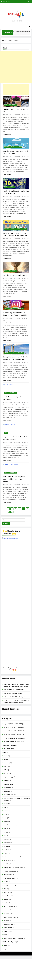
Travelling (6, 920)
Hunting (5, 832)
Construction (7, 773)
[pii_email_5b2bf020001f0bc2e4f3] (12, 734)
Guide (5, 104)
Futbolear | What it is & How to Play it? (14, 696)
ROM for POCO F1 (8, 885)
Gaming (5, 814)
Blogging (5, 759)
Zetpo (5, 949)
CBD (4, 770)
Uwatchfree (6, 931)
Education (14, 147)
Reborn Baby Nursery (9, 878)
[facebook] (12, 7)
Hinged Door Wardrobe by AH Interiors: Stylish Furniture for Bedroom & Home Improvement (15, 1)
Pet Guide (6, 864)
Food (4, 807)
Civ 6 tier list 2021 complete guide (15, 275)
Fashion (5, 803)
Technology (12, 104)
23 (27, 509)
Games (5, 810)
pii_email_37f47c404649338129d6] (13, 867)
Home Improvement (9, 825)
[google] (18, 7)
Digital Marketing (16, 229)
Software (5, 899)
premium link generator (9, 871)
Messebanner (7, 846)
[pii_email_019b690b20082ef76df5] (13, 724)
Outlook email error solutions (11, 857)
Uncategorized (7, 927)
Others (5, 853)
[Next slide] (30, 1)
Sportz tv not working (9, 906)
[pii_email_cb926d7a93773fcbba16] (13, 738)
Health (5, 821)
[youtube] (20, 7)
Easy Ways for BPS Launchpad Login (13, 689)
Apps (4, 752)
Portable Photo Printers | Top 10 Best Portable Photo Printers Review (14, 479)
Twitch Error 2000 (8, 924)
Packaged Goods (8, 860)
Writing (5, 945)
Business (6, 147)
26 (12, 512)
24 (4, 512)
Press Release (7, 874)
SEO (4, 888)
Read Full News (7, 134)
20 (15, 509)
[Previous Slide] (27, 1)
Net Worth (6, 849)
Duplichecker (7, 787)
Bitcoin (5, 755)
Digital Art (6, 780)
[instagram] (14, 7)
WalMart (5, 934)
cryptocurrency (7, 777)
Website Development (9, 942)
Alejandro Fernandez (9, 745)
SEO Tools (6, 892)
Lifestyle (11, 186)
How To (5, 828)
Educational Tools (8, 794)
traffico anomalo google (9, 917)
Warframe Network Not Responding (13, 938)
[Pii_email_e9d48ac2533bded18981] (13, 741)
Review (5, 881)
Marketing (6, 842)
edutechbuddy (8, 114)
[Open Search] (27, 26)
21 (19, 509)
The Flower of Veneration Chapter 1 (13, 693)
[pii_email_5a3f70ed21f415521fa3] (12, 731)
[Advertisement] (16, 67)
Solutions (6, 903)
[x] (16, 7)
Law (4, 835)
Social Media (7, 896)
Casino (5, 766)
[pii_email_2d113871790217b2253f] (13, 727)
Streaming (6, 910)
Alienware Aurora (8, 748)
